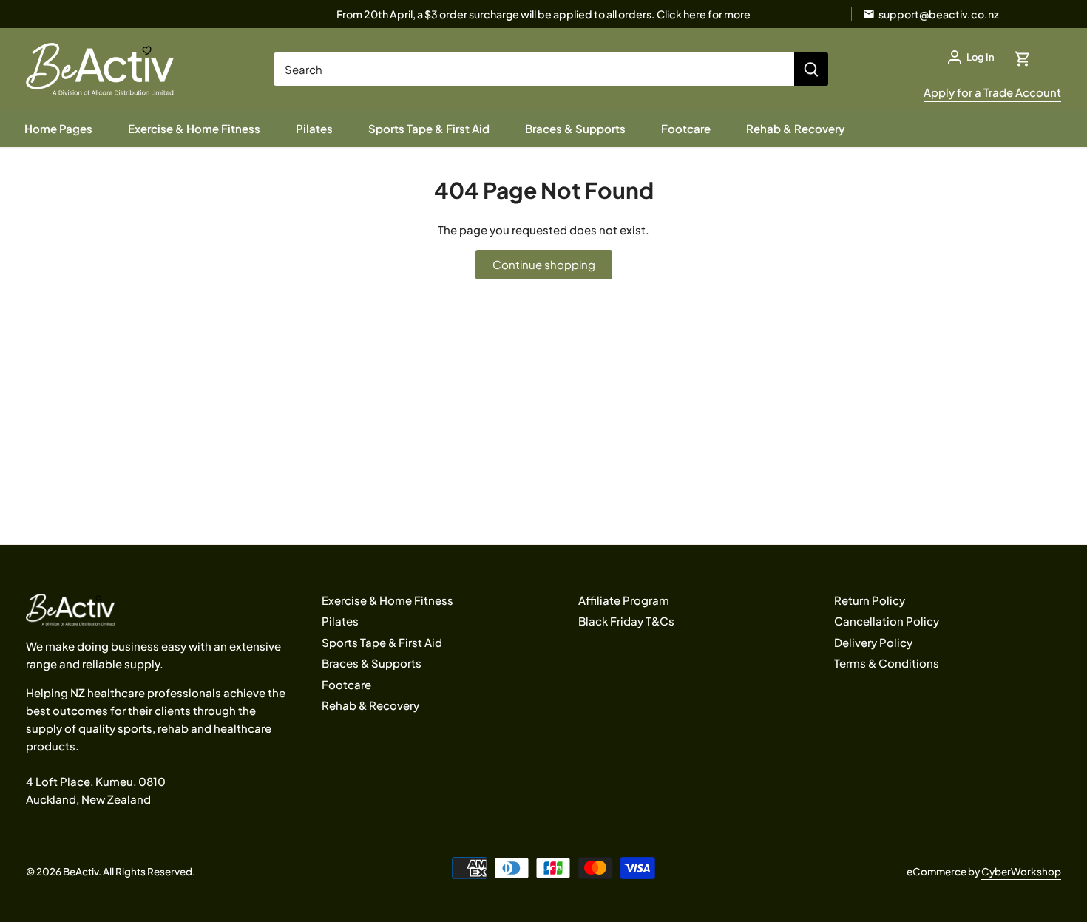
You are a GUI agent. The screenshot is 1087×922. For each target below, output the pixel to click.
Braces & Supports (371, 663)
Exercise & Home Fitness (387, 600)
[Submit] (811, 69)
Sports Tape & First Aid (382, 642)
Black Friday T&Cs (626, 621)
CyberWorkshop (1021, 871)
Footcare (346, 684)
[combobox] (534, 69)
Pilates (340, 621)
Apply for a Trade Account (992, 92)
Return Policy (869, 600)
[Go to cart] (1023, 57)
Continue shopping (543, 264)
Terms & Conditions (886, 663)
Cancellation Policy (886, 621)
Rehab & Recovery (370, 705)
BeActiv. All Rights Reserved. (129, 871)
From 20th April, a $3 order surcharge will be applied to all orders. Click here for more (543, 14)
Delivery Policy (873, 642)
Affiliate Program (623, 600)
